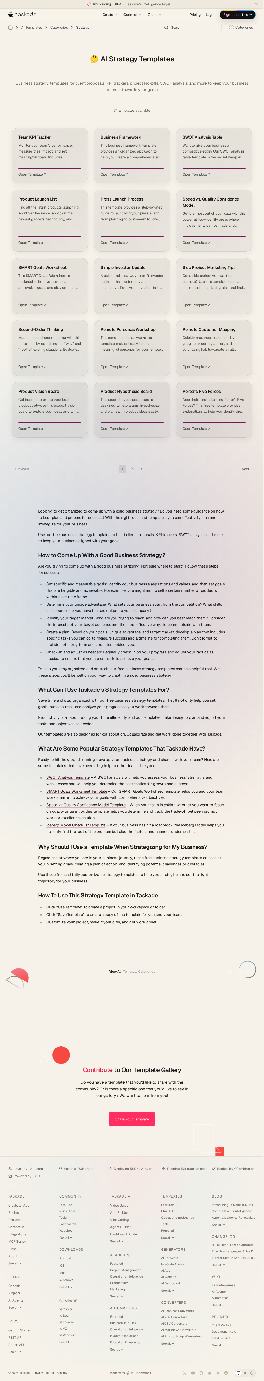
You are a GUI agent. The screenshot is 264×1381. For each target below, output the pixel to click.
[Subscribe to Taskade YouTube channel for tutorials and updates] (189, 1373)
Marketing (116, 1289)
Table (162, 1224)
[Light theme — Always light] (241, 1373)
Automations (122, 1308)
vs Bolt (63, 1316)
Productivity (117, 1283)
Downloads (70, 1249)
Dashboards (67, 1224)
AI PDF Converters (172, 1317)
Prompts (217, 1317)
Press (12, 1249)
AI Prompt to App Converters (179, 1336)
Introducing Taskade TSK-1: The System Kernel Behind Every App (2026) (230, 1205)
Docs (13, 1321)
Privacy (38, 1372)
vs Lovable (66, 1322)
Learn (14, 1277)
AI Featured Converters (175, 1311)
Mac (62, 1273)
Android (65, 1258)
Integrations (17, 1234)
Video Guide (118, 1205)
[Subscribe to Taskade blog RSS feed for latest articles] (214, 1373)
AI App (163, 1270)
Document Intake (221, 1332)
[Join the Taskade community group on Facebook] (222, 1373)
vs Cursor (65, 1309)
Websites (65, 1230)
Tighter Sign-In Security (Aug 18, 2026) (230, 1258)
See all (14, 1263)
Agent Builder (119, 1227)
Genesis (14, 1286)
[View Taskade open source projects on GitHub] (197, 1373)
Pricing (191, 14)
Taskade (16, 1196)
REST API (15, 1337)
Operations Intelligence (125, 1276)
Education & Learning (123, 1342)
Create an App (19, 1205)
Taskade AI (119, 1196)
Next (241, 469)
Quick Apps (67, 1211)
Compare (68, 1301)
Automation (217, 1298)
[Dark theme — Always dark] (248, 1373)
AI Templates (31, 27)
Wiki (213, 1277)
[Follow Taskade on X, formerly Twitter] (181, 1373)
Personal (165, 1230)
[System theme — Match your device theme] (235, 1373)
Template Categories (130, 971)
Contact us (16, 1227)
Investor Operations (122, 1336)
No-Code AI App (170, 1264)
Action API (16, 1345)
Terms (50, 1372)
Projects (14, 1293)
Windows (66, 1280)
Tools (62, 1218)
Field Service (218, 1338)
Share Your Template (130, 1119)
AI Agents (15, 1300)
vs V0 (62, 1329)
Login (206, 14)
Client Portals (218, 1325)
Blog (214, 1196)
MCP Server (17, 1241)
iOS (61, 1265)
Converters (171, 1302)
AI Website (166, 1277)
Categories (59, 27)
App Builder (117, 1212)
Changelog (220, 1236)
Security (62, 1372)
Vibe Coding (118, 1220)
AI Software (167, 1258)
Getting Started (19, 1330)
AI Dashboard (168, 1283)
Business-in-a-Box (122, 1323)
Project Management (124, 1270)
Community (70, 1196)
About (13, 1256)
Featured (65, 1205)
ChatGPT (165, 1211)
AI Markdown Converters (176, 1330)
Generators (171, 1249)
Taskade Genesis (220, 1285)
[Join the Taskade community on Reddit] (206, 1373)
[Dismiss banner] (252, 4)
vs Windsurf (67, 1335)
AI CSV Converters (172, 1324)
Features (14, 1220)
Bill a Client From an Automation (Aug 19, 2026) (230, 1245)
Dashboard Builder (123, 1234)
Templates (169, 1196)
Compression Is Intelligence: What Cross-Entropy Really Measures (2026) (230, 1211)
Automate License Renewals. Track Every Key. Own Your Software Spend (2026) (230, 1218)
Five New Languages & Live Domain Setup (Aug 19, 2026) (230, 1251)
